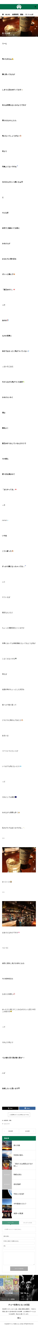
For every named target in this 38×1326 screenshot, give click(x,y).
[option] (9, 1288)
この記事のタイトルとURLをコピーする (19, 1114)
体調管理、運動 (11, 35)
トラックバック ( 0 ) (27, 1222)
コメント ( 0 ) (11, 1222)
